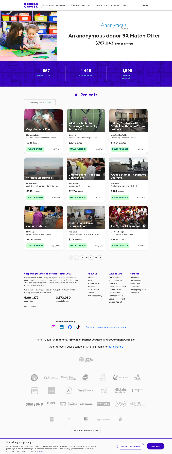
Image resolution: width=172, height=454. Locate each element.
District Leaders (92, 339)
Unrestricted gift (115, 302)
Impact (91, 280)
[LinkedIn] (61, 327)
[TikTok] (78, 327)
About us (115, 5)
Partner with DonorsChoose (86, 430)
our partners (115, 346)
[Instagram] (53, 327)
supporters (31, 299)
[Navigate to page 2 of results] (100, 257)
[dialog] (86, 446)
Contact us (134, 293)
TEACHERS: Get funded (80, 5)
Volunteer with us (116, 296)
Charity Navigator (31, 292)
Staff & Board (93, 289)
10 (91, 257)
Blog (138, 283)
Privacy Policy (41, 451)
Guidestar (47, 292)
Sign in (145, 5)
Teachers (61, 339)
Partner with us (100, 5)
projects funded (63, 299)
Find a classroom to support (54, 5)
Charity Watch (69, 290)
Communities (135, 280)
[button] (130, 446)
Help (125, 5)
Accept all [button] (155, 446)
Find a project (114, 277)
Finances (91, 286)
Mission (91, 277)
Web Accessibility (95, 296)
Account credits (115, 280)
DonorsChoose (31, 5)
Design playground (138, 289)
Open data (134, 286)
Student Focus (94, 283)
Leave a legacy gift (117, 299)
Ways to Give (115, 273)
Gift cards (113, 283)
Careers (91, 293)
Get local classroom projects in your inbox (106, 327)
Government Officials (121, 339)
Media (132, 283)
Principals (74, 339)
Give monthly (114, 293)
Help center (135, 277)
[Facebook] (69, 327)
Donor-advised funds (117, 286)
